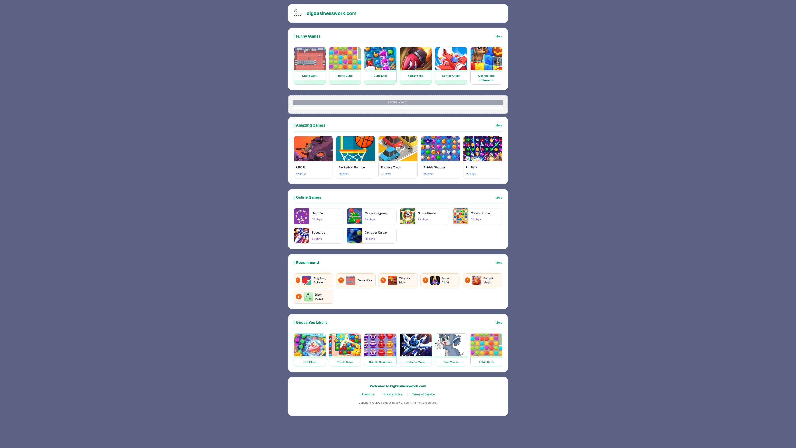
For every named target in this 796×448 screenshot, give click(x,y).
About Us (367, 394)
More (498, 36)
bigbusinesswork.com (331, 13)
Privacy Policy (393, 394)
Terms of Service (423, 394)
